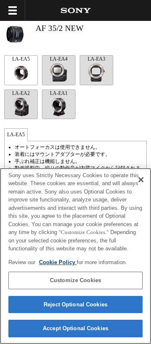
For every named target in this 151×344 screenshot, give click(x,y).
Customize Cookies (75, 280)
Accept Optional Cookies (75, 328)
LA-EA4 (59, 59)
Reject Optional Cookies (75, 304)
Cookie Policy (58, 262)
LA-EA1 (59, 93)
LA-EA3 (96, 59)
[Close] (141, 180)
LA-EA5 (21, 59)
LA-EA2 (21, 93)
